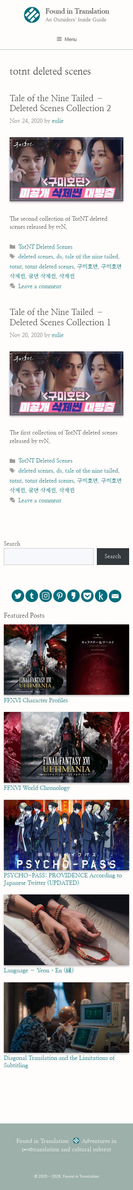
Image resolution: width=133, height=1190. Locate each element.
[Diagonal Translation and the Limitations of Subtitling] (66, 1051)
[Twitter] (18, 596)
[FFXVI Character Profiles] (66, 693)
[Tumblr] (32, 596)
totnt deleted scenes (49, 266)
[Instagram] (45, 596)
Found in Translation (77, 11)
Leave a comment (39, 286)
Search (12, 544)
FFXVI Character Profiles (36, 701)
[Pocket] (87, 596)
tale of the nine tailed (91, 256)
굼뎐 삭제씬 (42, 276)
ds (59, 256)
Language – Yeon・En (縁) (39, 971)
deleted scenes (35, 256)
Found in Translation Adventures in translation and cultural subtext (66, 1145)
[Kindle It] (101, 596)
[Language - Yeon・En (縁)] (66, 963)
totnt (16, 266)
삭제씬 (67, 276)
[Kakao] (73, 596)
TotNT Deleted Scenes (45, 247)
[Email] (115, 596)
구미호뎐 (87, 266)
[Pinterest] (59, 596)
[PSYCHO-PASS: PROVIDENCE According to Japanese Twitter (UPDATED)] (66, 869)
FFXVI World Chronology (37, 788)
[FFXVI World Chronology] (66, 781)
